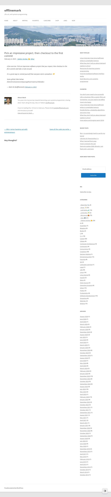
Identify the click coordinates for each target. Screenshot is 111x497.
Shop (57, 21)
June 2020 (83, 444)
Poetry (82, 291)
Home (6, 21)
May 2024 (83, 363)
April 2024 (83, 366)
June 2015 (83, 462)
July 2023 (83, 389)
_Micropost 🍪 (84, 215)
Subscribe (47, 21)
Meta (81, 280)
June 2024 (83, 361)
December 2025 (85, 332)
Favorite (82, 259)
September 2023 (85, 384)
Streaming (83, 298)
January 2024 (84, 374)
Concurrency (84, 249)
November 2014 (85, 467)
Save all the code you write (60, 129)
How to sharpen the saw (88, 144)
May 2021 (83, 418)
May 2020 (83, 446)
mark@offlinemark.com (61, 108)
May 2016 (83, 457)
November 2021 (85, 407)
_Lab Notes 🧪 (84, 210)
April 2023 (83, 394)
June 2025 (83, 340)
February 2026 (84, 327)
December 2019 (85, 449)
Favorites (35, 21)
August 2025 (84, 335)
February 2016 (84, 459)
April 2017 (83, 454)
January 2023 (84, 400)
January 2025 (84, 348)
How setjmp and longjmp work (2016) (92, 120)
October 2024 (84, 353)
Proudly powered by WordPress (13, 488)
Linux (82, 272)
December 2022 (85, 402)
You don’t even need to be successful (92, 94)
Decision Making (85, 254)
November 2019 (85, 451)
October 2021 (84, 410)
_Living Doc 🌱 (84, 213)
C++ (81, 236)
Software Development (87, 296)
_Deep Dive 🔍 (84, 205)
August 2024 (84, 358)
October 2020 (84, 433)
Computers (83, 246)
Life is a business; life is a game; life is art (92, 97)
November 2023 (85, 379)
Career (82, 239)
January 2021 (84, 425)
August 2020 (84, 438)
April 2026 (83, 322)
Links (65, 21)
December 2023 (85, 376)
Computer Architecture (87, 244)
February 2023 (84, 397)
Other (32, 59)
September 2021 (85, 413)
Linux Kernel (84, 275)
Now (73, 21)
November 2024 (85, 350)
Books (82, 231)
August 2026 (84, 316)
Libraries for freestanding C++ (89, 138)
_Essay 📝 (83, 207)
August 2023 (84, 387)
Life (81, 270)
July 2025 (83, 337)
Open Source (84, 283)
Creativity (83, 252)
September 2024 (85, 355)
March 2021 (83, 423)
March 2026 (83, 324)
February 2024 (84, 371)
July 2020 (83, 441)
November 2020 (85, 431)
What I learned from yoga (88, 141)
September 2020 (85, 436)
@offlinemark (50, 103)
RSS (90, 192)
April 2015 (83, 464)
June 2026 (83, 319)
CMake (82, 241)
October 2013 (84, 475)
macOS (82, 278)
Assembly (83, 226)
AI (80, 223)
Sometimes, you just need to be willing (92, 100)
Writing (25, 21)
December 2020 (85, 428)
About (15, 21)
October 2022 (84, 405)
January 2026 (84, 329)
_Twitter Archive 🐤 (23, 59)
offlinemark (12, 10)
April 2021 (83, 420)
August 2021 (84, 415)
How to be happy (85, 102)
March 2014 (83, 472)
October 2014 (84, 470)
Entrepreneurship (85, 257)
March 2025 (83, 345)
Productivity (84, 293)
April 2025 (83, 342)
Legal (81, 267)
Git (81, 262)
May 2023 (83, 392)
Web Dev (83, 301)
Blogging (83, 228)
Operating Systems (86, 285)
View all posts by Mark (26, 113)
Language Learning (86, 265)
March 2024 (83, 368)
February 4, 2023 (31, 87)
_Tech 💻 (83, 218)
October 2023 (84, 381)
